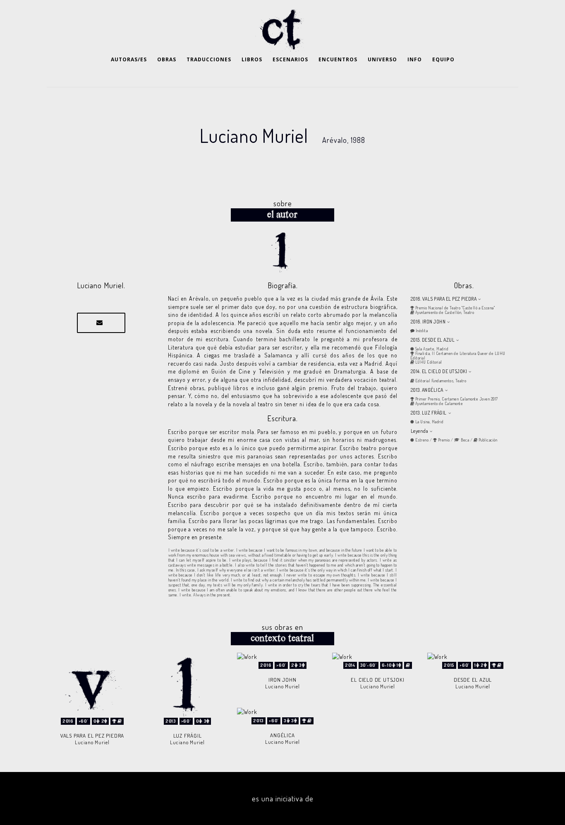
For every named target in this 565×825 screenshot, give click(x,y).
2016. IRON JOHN (428, 321)
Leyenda (420, 431)
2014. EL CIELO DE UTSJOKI (439, 371)
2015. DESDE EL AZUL (433, 340)
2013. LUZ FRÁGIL (429, 413)
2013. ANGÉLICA (427, 390)
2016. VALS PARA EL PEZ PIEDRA (444, 299)
